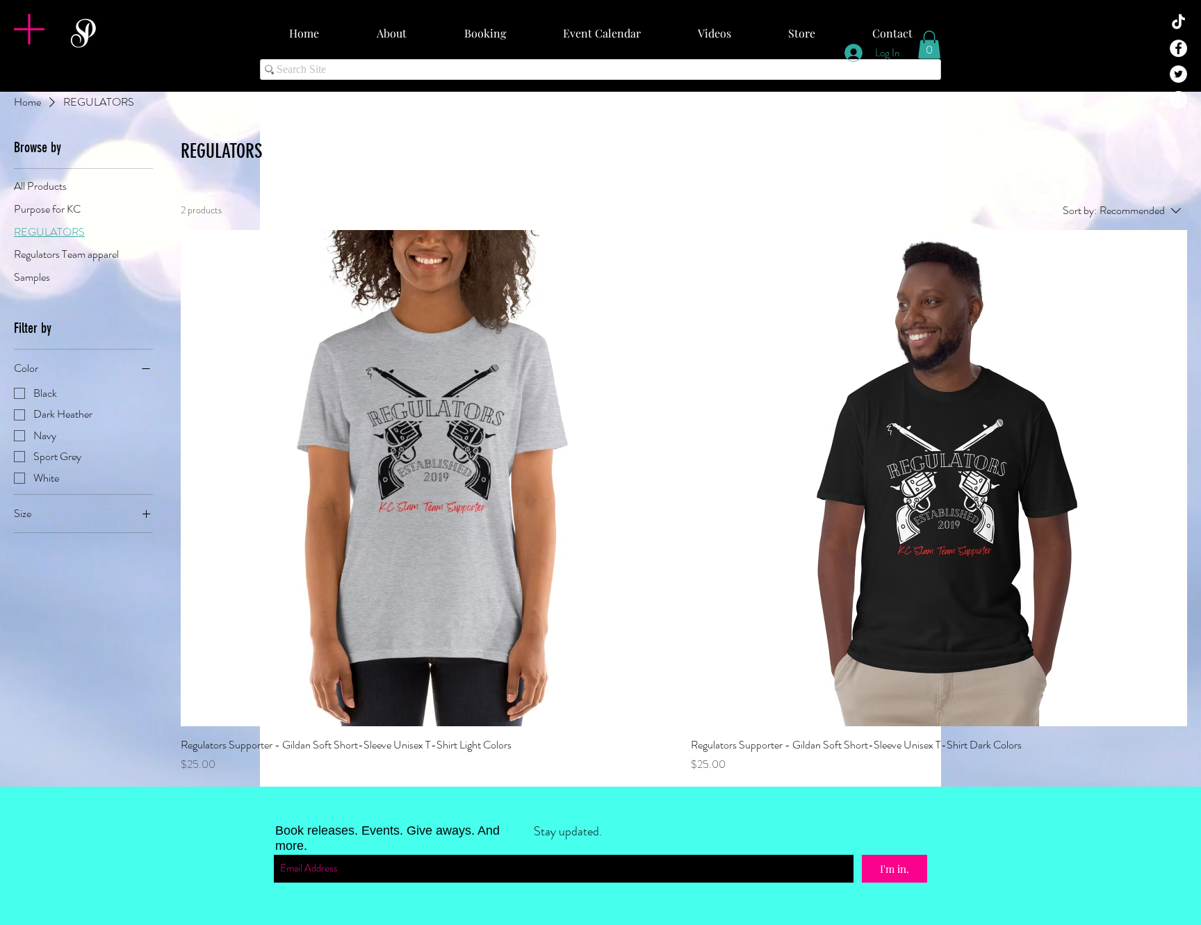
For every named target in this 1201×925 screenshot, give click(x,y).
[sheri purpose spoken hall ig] (1178, 99)
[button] (29, 29)
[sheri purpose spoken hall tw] (1178, 74)
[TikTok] (1178, 22)
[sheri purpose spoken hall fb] (1178, 48)
